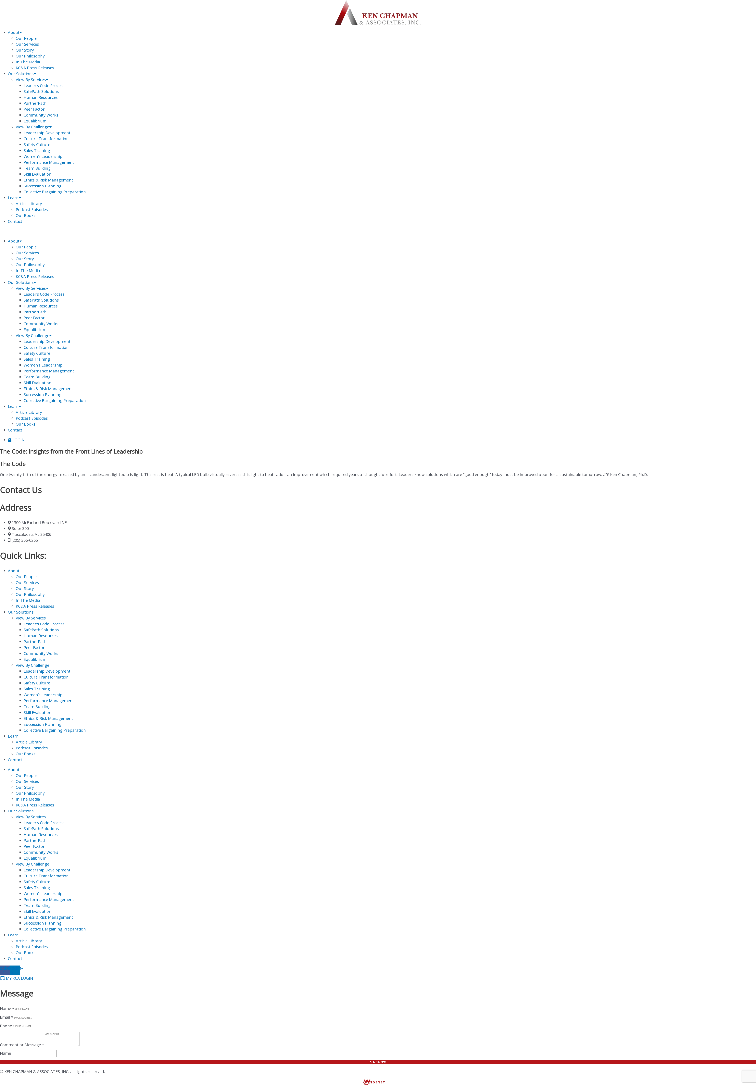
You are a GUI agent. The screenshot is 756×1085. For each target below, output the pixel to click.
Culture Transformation (46, 138)
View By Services (31, 79)
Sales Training (37, 150)
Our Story (25, 50)
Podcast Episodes (32, 209)
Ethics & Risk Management (48, 180)
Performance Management (49, 162)
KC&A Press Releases (35, 67)
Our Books (25, 215)
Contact (15, 221)
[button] (378, 231)
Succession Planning (42, 186)
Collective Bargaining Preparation (55, 191)
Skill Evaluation (37, 174)
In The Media (28, 62)
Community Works (41, 115)
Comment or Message (22, 1044)
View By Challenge (32, 127)
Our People (26, 38)
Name (7, 1008)
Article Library (29, 203)
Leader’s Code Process (44, 85)
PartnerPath (35, 103)
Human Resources (41, 97)
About (13, 32)
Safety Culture (37, 144)
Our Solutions (21, 73)
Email (6, 1017)
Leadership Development (47, 132)
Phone (6, 1026)
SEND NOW (378, 1062)
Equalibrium (35, 121)
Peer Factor (34, 109)
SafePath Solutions (41, 91)
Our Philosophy (30, 56)
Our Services (27, 44)
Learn (13, 197)
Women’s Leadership (43, 156)
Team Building (37, 168)
